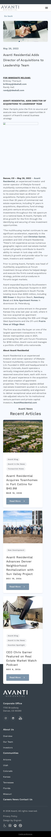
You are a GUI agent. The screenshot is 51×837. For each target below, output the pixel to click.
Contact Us (25, 799)
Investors (8, 747)
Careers (7, 799)
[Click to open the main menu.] (46, 8)
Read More (13, 502)
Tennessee (8, 782)
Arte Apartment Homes (26, 300)
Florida (6, 788)
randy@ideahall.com (13, 90)
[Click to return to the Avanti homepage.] (25, 693)
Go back (8, 16)
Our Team (8, 742)
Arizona (7, 759)
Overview (7, 736)
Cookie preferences (25, 834)
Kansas (6, 777)
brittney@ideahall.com (15, 84)
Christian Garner (37, 236)
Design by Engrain (12, 820)
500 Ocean (8, 297)
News (15, 799)
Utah (5, 765)
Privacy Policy (10, 816)
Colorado (8, 771)
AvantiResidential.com (25, 402)
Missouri (7, 794)
